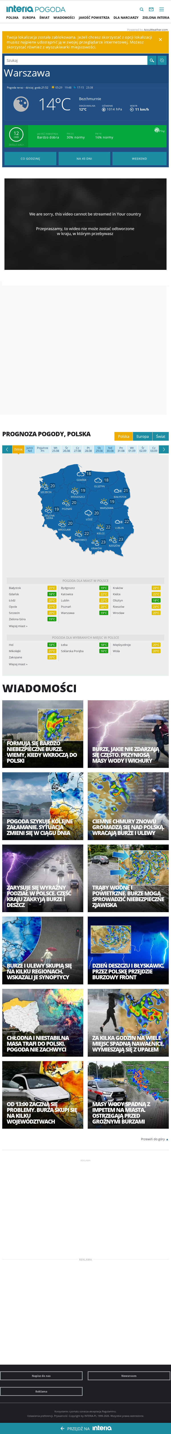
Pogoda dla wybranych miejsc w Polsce (85, 637)
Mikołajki (15, 651)
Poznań (66, 606)
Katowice (67, 594)
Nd (29, 449)
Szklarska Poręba (72, 651)
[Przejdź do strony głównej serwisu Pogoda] (50, 10)
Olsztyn (118, 600)
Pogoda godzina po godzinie (30, 158)
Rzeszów (118, 606)
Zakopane (15, 657)
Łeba (64, 645)
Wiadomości (64, 17)
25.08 (55, 449)
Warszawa (67, 613)
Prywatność (60, 1415)
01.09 (131, 449)
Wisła (116, 651)
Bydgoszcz (68, 588)
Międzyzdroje (122, 645)
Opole (13, 606)
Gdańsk (14, 594)
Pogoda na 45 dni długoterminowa (84, 158)
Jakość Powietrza (94, 17)
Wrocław (118, 613)
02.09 (142, 449)
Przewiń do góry (153, 1139)
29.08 (99, 449)
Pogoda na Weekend (139, 158)
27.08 (77, 449)
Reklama (41, 1391)
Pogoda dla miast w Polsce (86, 581)
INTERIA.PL (90, 1415)
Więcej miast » (18, 626)
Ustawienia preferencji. (40, 1415)
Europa (28, 17)
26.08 (66, 449)
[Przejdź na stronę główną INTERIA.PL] (19, 9)
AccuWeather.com (156, 30)
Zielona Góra (17, 619)
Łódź (12, 600)
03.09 (153, 449)
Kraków (118, 588)
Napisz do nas (41, 1376)
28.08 (88, 449)
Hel (11, 645)
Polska (12, 17)
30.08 (110, 449)
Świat (44, 17)
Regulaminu (109, 1411)
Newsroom (128, 1376)
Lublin (65, 600)
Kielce (116, 594)
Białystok (15, 588)
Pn (42, 449)
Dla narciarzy (126, 17)
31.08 (121, 449)
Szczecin (14, 613)
